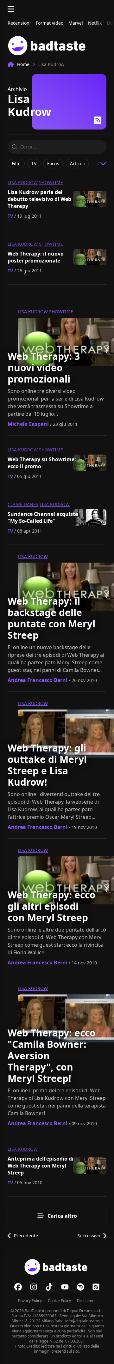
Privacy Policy (30, 1300)
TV (10, 216)
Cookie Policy (59, 1300)
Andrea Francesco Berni (37, 680)
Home (23, 64)
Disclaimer (86, 1300)
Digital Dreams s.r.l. (84, 1310)
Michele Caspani (28, 423)
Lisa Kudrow (23, 182)
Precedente (26, 1236)
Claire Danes (23, 504)
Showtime (51, 182)
